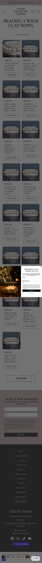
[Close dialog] (41, 266)
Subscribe (31, 290)
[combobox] (24, 283)
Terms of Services (25, 288)
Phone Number (25, 281)
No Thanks (31, 293)
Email (23, 277)
